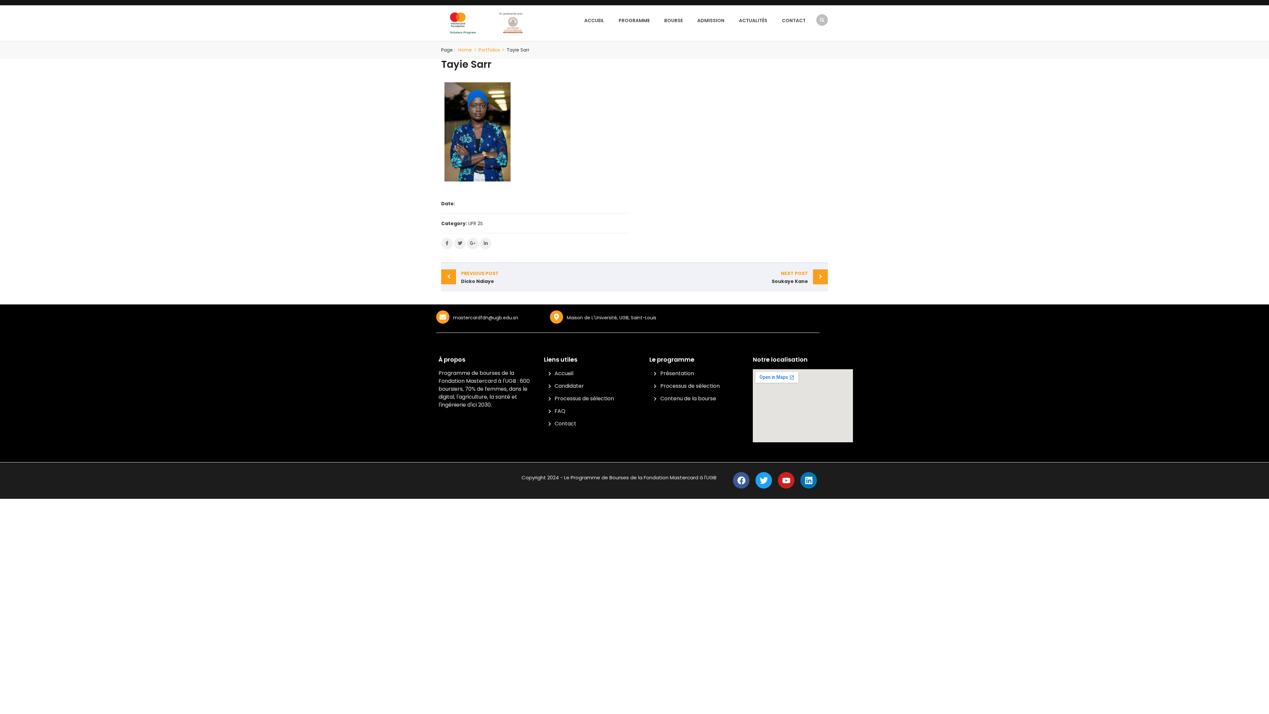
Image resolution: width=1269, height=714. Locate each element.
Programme (634, 20)
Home (465, 50)
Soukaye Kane (790, 277)
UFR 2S (475, 223)
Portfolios (489, 50)
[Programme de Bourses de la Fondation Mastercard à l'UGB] (486, 23)
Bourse (673, 20)
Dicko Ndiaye (480, 277)
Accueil (594, 20)
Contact (794, 20)
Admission (710, 20)
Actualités (753, 20)
